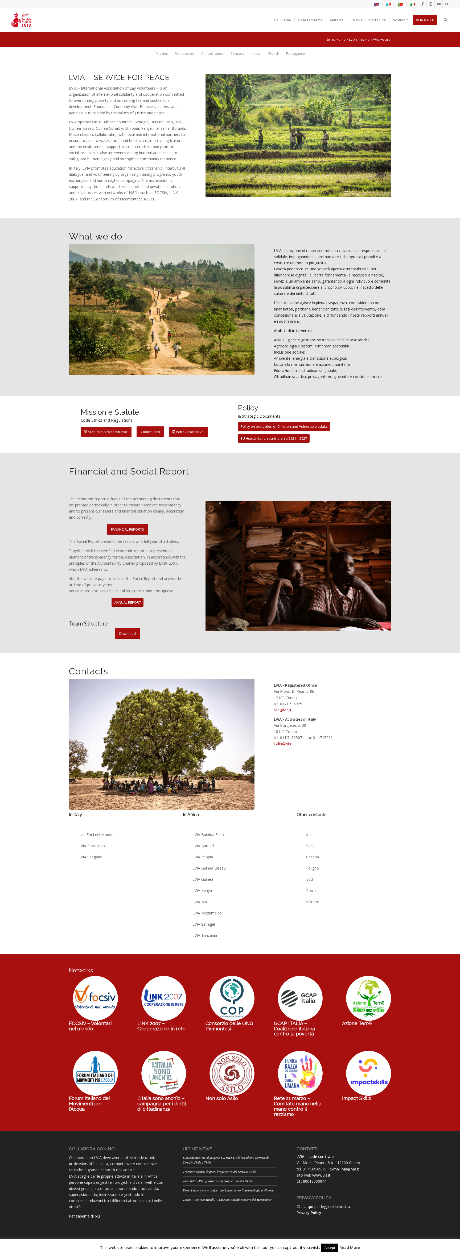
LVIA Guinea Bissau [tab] (209, 868)
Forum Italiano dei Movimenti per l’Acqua (89, 1103)
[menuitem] (377, 5)
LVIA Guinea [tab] (202, 879)
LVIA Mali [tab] (200, 901)
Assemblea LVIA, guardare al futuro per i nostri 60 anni (218, 1181)
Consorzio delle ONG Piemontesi (229, 1026)
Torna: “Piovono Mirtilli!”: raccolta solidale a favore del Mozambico (227, 1199)
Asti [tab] (309, 834)
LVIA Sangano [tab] (90, 856)
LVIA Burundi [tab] (203, 845)
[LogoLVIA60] (21, 20)
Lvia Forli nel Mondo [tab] (96, 834)
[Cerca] (445, 20)
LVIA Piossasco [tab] (92, 845)
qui (310, 1206)
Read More (349, 1247)
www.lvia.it (321, 1175)
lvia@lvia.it (282, 709)
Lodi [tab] (310, 879)
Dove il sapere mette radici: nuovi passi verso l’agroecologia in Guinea (228, 1190)
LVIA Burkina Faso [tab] (208, 834)
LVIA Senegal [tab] (203, 924)
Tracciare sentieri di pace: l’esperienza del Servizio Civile (219, 1171)
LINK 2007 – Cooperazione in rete (161, 1026)
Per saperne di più (84, 1216)
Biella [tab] (310, 845)
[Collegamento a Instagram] (430, 4)
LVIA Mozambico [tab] (207, 913)
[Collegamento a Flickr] (447, 4)
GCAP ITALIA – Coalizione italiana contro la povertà (294, 1029)
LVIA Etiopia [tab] (202, 856)
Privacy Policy (309, 1212)
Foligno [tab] (312, 868)
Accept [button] (330, 1247)
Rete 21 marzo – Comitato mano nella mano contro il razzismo (297, 1106)
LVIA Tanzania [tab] (204, 935)
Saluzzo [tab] (312, 901)
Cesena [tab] (312, 856)
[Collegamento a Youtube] (438, 4)
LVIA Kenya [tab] (202, 890)
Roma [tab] (311, 890)
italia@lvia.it (284, 743)
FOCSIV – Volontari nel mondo (90, 1026)
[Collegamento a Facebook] (422, 4)
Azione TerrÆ (357, 1023)
